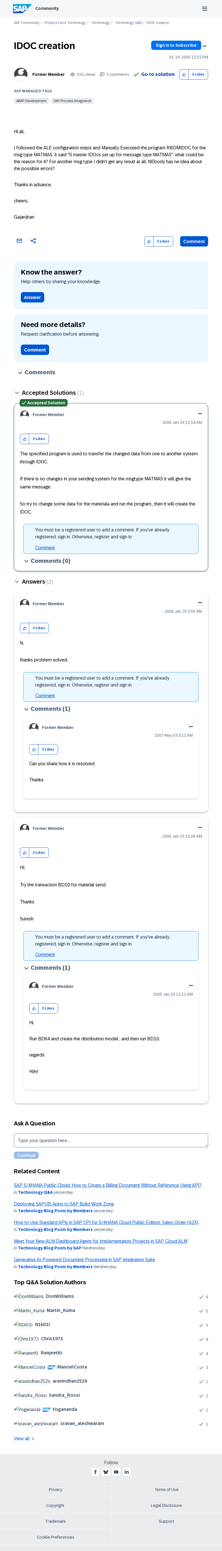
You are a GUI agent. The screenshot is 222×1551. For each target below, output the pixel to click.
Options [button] (204, 46)
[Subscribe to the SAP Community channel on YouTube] (116, 1472)
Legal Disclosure (166, 1505)
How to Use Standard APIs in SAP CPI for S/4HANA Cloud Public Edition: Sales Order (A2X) (106, 1222)
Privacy (55, 1489)
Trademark (55, 1521)
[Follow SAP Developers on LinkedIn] (126, 1472)
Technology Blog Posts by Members (55, 1210)
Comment (194, 241)
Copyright (55, 1505)
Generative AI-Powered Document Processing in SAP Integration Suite (84, 1259)
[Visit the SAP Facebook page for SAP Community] (95, 1472)
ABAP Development (31, 101)
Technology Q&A (128, 23)
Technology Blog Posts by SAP (50, 1248)
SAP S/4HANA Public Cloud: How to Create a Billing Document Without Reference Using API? (107, 1185)
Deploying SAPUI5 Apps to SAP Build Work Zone (64, 1204)
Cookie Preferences (55, 1537)
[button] (184, 74)
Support (166, 1521)
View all (21, 1438)
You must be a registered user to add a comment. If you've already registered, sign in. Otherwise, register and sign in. (102, 533)
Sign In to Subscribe (176, 45)
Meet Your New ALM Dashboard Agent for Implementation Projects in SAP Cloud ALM (100, 1241)
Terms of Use (167, 1489)
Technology (100, 23)
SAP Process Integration (72, 101)
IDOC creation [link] (158, 23)
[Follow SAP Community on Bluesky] (105, 1472)
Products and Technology (65, 23)
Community (47, 8)
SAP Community (26, 23)
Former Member (48, 74)
